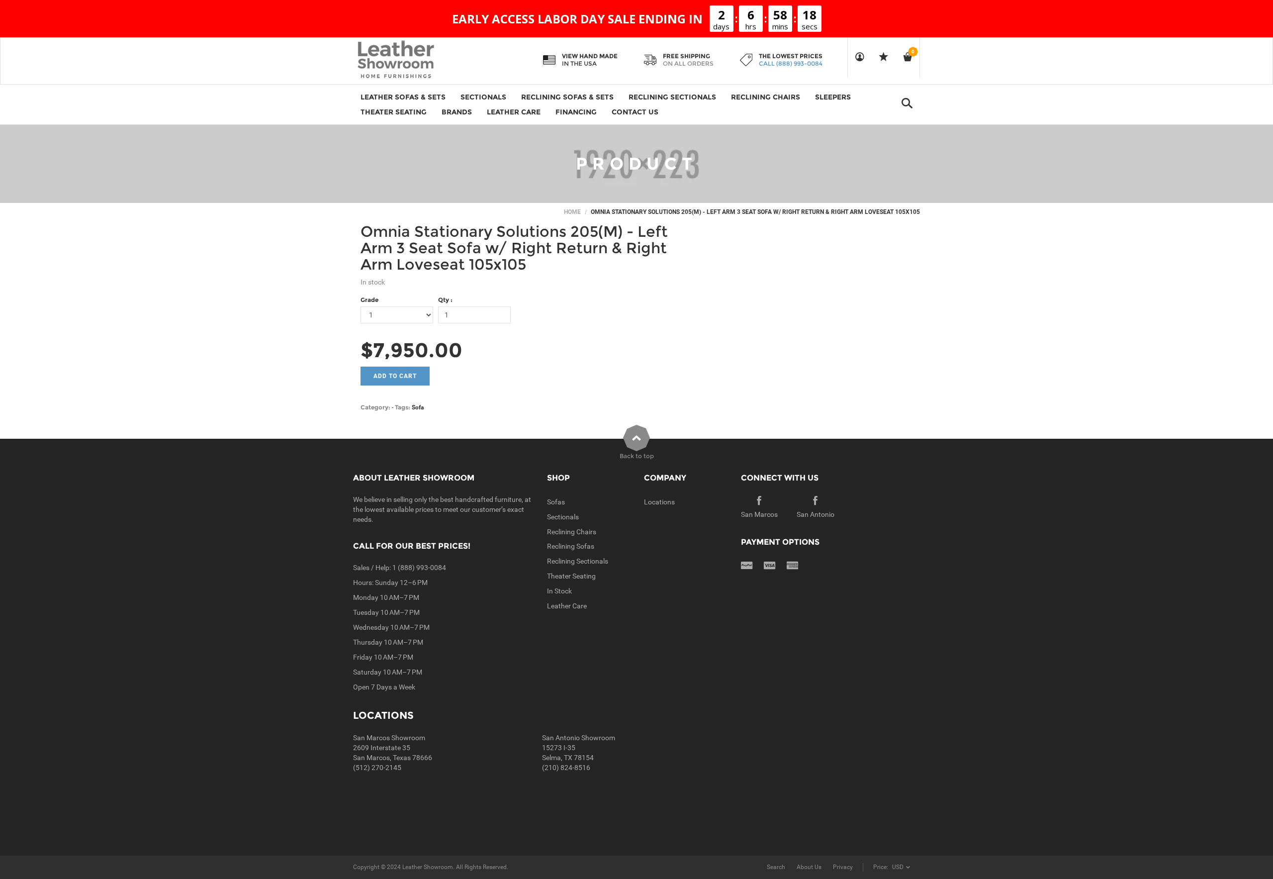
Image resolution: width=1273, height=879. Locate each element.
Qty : (445, 299)
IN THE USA (579, 63)
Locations (659, 502)
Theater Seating (571, 576)
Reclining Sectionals (577, 561)
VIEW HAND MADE (590, 56)
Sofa (418, 407)
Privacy (843, 867)
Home (572, 211)
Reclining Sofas (570, 546)
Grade (369, 299)
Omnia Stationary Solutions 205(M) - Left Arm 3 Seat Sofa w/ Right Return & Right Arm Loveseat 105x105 (514, 248)
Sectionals (563, 517)
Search (776, 867)
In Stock (559, 591)
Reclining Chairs (571, 532)
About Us (809, 867)
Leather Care (567, 606)
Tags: (402, 407)
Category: (375, 407)
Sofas (556, 502)
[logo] (415, 60)
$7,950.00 (411, 350)
